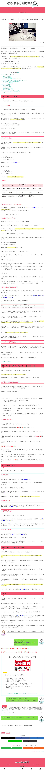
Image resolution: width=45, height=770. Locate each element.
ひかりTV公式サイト (6, 361)
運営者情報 (8, 764)
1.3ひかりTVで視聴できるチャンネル (12, 78)
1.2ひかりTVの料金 (7, 77)
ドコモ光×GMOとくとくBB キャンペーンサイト (22, 693)
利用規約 (22, 764)
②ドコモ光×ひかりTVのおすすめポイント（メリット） (14, 80)
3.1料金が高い (6, 85)
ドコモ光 (3, 732)
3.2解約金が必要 (7, 86)
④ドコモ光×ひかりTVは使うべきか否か (10, 91)
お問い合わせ (22, 766)
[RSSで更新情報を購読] (33, 748)
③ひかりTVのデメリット (7, 84)
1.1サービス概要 (7, 76)
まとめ (3, 92)
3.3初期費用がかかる (8, 88)
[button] (30, 741)
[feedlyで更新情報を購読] (11, 748)
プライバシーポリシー (37, 764)
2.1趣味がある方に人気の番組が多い (11, 81)
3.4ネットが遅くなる (8, 89)
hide (18, 72)
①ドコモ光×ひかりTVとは (7, 74)
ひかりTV (8, 732)
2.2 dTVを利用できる (8, 82)
